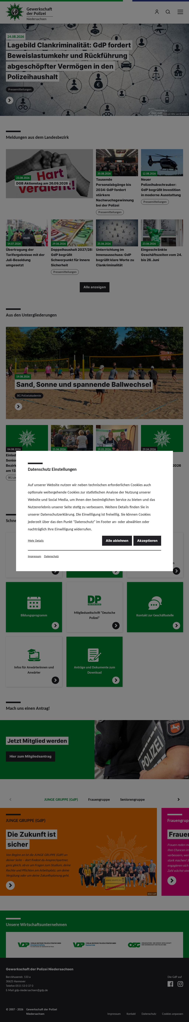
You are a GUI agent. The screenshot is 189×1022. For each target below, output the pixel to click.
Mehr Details (36, 540)
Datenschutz (51, 556)
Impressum (34, 556)
